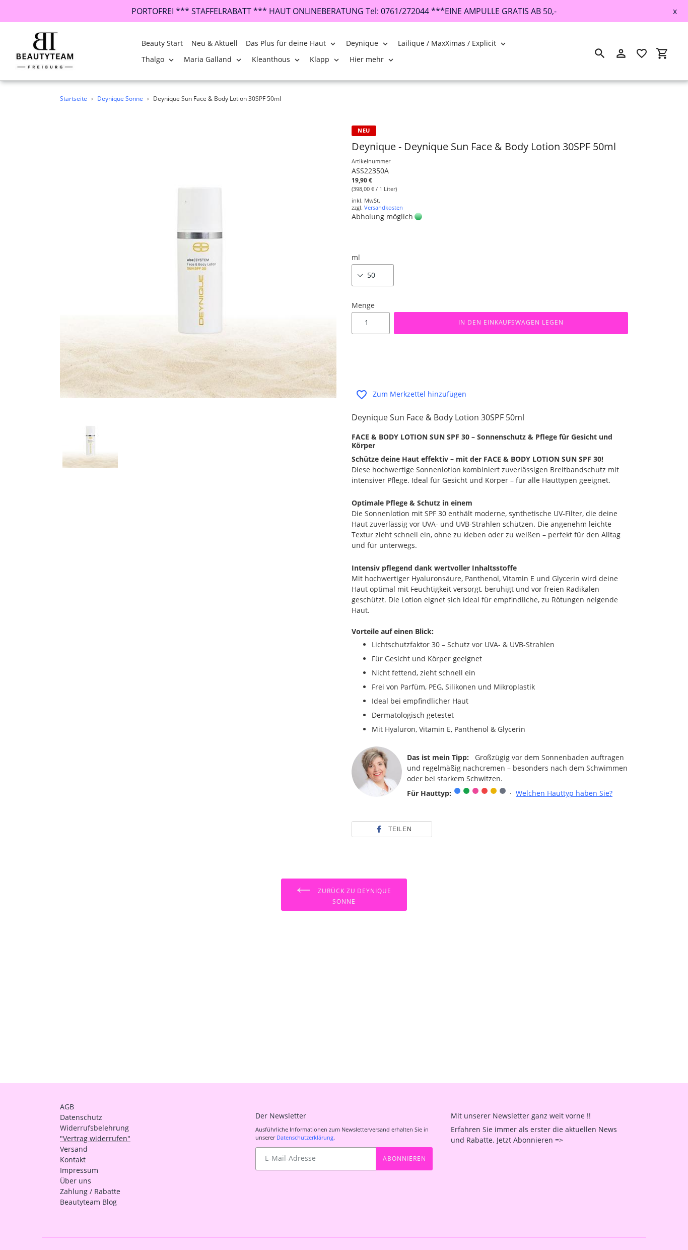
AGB (67, 1106)
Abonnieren (404, 1158)
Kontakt (73, 1159)
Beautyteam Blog (88, 1202)
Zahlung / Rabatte (90, 1191)
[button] (392, 829)
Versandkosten (383, 207)
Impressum (79, 1170)
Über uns (75, 1180)
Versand (74, 1149)
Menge (363, 305)
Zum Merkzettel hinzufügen (419, 394)
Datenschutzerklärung (305, 1137)
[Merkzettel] (642, 53)
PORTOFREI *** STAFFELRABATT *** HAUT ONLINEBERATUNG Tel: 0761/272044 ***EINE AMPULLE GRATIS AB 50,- (344, 11)
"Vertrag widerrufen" (95, 1138)
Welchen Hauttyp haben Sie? (564, 793)
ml (356, 257)
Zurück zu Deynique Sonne (353, 896)
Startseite (73, 98)
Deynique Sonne (120, 98)
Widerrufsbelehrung (94, 1128)
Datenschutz (81, 1117)
